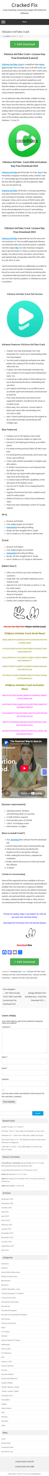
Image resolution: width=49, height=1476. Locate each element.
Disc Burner (5, 1306)
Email (4, 1068)
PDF (2, 1357)
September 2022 (7, 1246)
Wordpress (36, 1474)
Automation (12, 553)
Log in (3, 1439)
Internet (4, 1336)
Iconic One (12, 1474)
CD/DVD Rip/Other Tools (10, 1289)
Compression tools (8, 1298)
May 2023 (4, 1212)
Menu (24, 22)
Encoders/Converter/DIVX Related (14, 1315)
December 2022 (7, 1233)
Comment (6, 1027)
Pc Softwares (6, 1353)
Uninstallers (5, 1400)
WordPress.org (7, 1451)
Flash (3, 1327)
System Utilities (7, 1383)
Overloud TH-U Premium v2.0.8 (25, 1170)
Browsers (4, 1285)
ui (29, 627)
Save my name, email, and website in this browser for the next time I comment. (23, 1095)
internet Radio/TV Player (10, 1340)
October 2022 (6, 1241)
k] (45, 627)
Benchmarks (5, 1281)
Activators (5, 1264)
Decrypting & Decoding (10, 1302)
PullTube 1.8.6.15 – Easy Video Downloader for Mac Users (23, 1131)
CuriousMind (6, 1170)
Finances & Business (8, 1323)
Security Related (7, 1374)
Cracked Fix (24, 5)
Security (4, 1370)
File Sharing (5, 1319)
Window (4, 1417)
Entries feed (5, 1443)
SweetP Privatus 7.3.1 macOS (12, 1127)
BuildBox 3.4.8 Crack (16, 1186)
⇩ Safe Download (24, 44)
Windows (4, 1421)
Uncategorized (15, 971)
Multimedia (5, 1344)
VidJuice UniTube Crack (36, 971)
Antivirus (4, 1268)
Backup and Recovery (9, 1276)
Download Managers (9, 1310)
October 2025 (6, 1207)
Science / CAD (6, 1361)
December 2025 (7, 1199)
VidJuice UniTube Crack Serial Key (24, 978)
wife (3, 1412)
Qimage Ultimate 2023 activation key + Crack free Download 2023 (35, 996)
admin (7, 36)
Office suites (6, 1349)
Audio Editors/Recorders (10, 1272)
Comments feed (7, 1447)
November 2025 (7, 1203)
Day (39, 172)
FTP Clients (5, 1332)
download (15, 840)
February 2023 (6, 1225)
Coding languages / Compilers (12, 1293)
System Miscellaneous (9, 1378)
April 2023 (5, 1216)
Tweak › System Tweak (9, 1391)
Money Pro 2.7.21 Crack (17, 1174)
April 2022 (5, 1250)
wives (3, 1425)
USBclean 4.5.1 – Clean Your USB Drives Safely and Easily (22, 1135)
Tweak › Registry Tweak (10, 1387)
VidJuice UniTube (9, 191)
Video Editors (6, 1408)
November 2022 (7, 1237)
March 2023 (5, 1220)
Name (5, 1057)
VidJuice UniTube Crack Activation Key (16, 975)
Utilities (4, 1404)
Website (5, 1079)
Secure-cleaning (7, 1366)
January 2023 (6, 1229)
